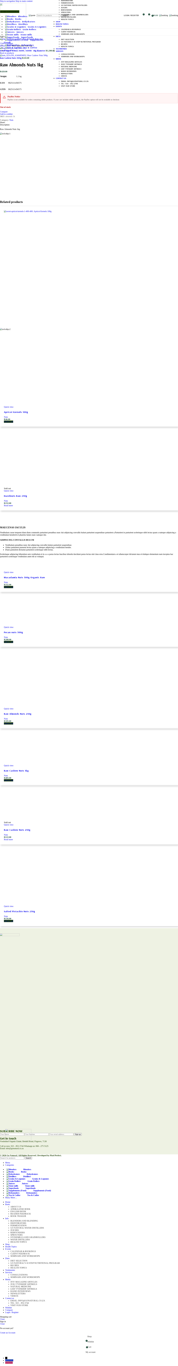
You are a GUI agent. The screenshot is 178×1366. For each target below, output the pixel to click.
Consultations (68, 54)
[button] (8, 422)
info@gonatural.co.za (14, 1148)
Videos (64, 76)
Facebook (9, 1360)
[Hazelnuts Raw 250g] (32, 486)
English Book (18, 1211)
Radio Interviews (68, 71)
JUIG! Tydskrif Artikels (71, 64)
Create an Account (7, 1333)
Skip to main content (24, 1)
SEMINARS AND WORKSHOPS (73, 34)
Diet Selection (67, 39)
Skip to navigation (8, 1)
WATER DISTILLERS (68, 17)
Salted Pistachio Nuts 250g (19, 911)
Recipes (64, 44)
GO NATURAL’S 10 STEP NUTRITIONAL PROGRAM (81, 42)
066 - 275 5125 (42, 1146)
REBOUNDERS (66, 10)
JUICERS (64, 7)
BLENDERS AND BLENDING (24, 1221)
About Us (15, 1207)
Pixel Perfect (55, 1155)
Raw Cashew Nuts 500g (11, 58)
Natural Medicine (69, 66)
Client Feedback (68, 32)
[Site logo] (13, 28)
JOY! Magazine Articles (71, 62)
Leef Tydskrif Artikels (71, 69)
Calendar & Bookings (71, 29)
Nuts (11, 120)
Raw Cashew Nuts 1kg (16, 770)
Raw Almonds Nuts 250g (17, 713)
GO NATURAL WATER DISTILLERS (74, 5)
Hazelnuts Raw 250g (15, 495)
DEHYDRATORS (18, 1223)
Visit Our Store (68, 86)
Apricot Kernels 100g (16, 412)
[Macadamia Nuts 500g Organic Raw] (32, 570)
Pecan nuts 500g (13, 632)
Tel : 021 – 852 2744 (69, 83)
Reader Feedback (20, 1214)
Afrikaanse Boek (20, 1209)
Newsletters (67, 73)
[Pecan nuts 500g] (32, 625)
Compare (9, 1310)
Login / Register (12, 1312)
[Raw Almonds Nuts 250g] (32, 706)
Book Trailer (18, 1216)
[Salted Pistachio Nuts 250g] (32, 904)
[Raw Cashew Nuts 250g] (32, 820)
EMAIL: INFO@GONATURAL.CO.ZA (74, 81)
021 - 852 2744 (17, 1146)
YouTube (9, 1363)
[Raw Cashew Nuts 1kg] (32, 763)
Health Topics (67, 19)
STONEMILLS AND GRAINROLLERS (74, 14)
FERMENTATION (67, 3)
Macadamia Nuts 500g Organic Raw (24, 577)
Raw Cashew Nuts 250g (17, 829)
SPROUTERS (66, 12)
